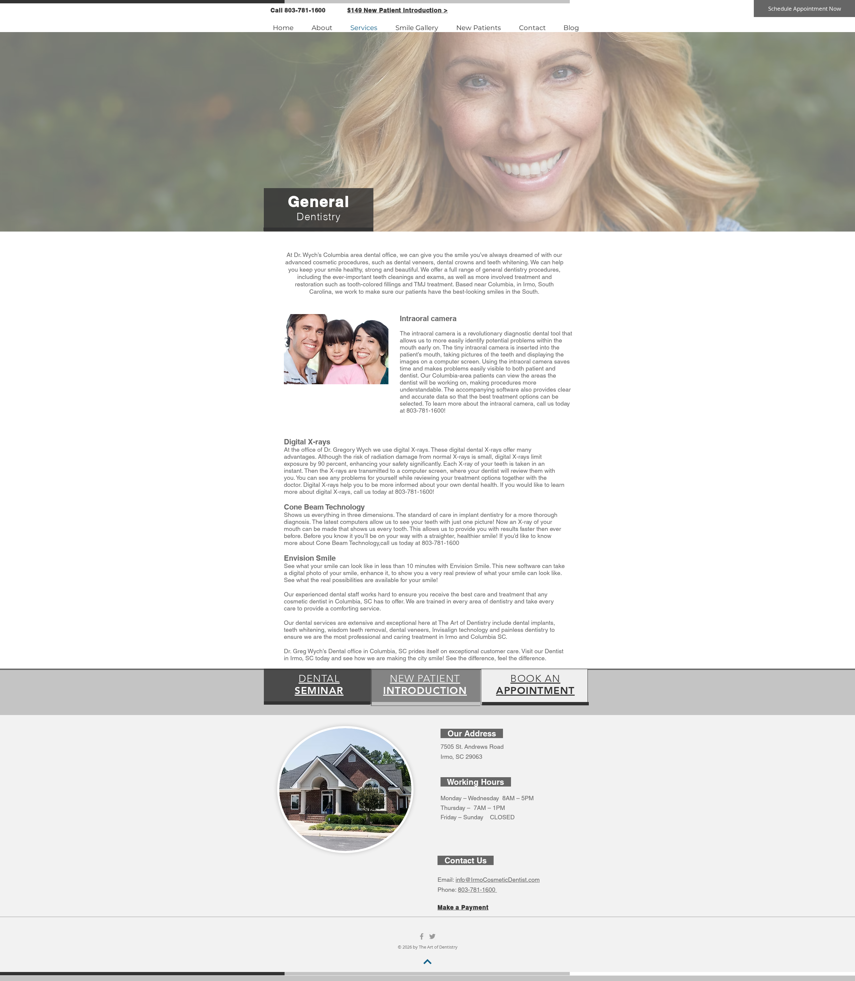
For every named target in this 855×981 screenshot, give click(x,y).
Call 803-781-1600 (298, 10)
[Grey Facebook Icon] (421, 936)
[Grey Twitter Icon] (432, 936)
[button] (397, 10)
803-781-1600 (477, 889)
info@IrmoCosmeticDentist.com (498, 879)
